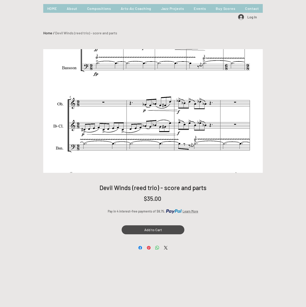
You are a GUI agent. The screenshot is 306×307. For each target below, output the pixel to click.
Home (47, 33)
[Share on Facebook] (140, 247)
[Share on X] (165, 247)
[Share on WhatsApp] (157, 247)
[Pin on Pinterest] (148, 247)
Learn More (190, 211)
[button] (99, 8)
